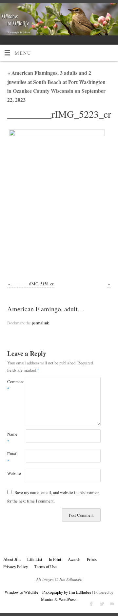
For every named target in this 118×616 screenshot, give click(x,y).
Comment (12, 385)
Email (12, 457)
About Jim (12, 559)
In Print (55, 559)
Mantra (47, 599)
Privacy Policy (15, 566)
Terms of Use (45, 566)
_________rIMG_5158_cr (32, 284)
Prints (92, 559)
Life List (34, 559)
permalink (40, 323)
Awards (74, 559)
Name (12, 437)
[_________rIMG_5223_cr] (59, 201)
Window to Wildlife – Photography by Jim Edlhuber (48, 592)
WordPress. (68, 599)
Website (12, 473)
